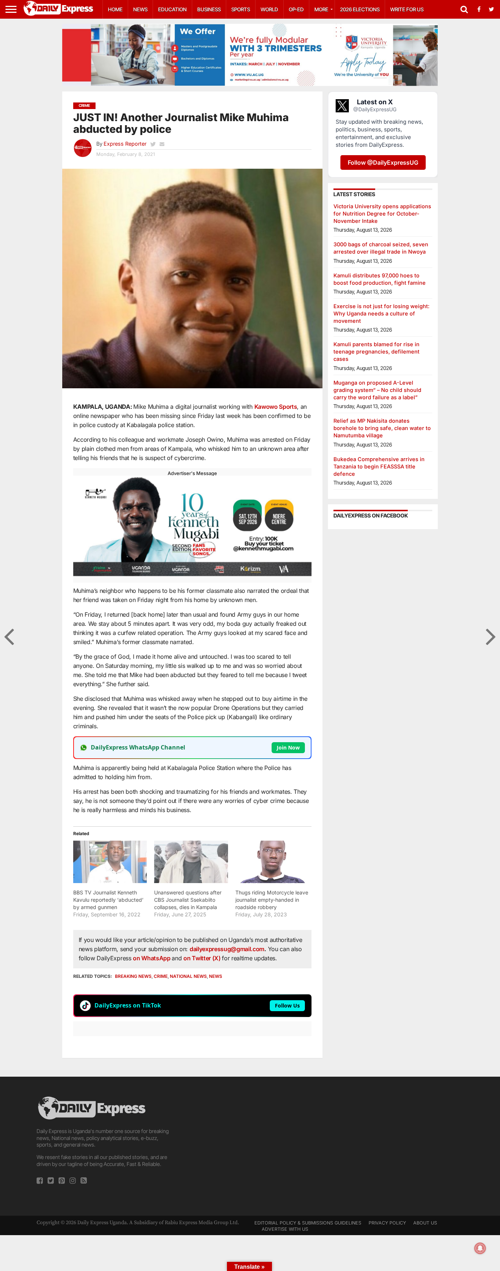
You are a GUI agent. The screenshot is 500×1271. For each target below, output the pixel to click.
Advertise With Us (285, 1229)
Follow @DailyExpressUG (383, 162)
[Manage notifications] (480, 1248)
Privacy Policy (387, 1223)
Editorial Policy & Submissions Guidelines (307, 1223)
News (140, 9)
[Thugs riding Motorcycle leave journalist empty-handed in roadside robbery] (272, 862)
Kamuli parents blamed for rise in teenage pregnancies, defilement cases (376, 351)
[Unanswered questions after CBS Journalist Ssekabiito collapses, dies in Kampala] (191, 862)
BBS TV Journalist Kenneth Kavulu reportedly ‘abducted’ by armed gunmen (108, 899)
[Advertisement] (250, 1146)
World (269, 9)
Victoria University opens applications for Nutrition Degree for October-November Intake (382, 213)
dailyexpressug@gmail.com (227, 949)
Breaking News (133, 976)
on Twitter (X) (202, 958)
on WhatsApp (152, 958)
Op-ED (296, 9)
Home (115, 9)
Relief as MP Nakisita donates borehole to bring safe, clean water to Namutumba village (382, 428)
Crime (161, 976)
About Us (425, 1223)
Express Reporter (125, 144)
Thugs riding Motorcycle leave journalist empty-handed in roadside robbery (271, 899)
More (321, 9)
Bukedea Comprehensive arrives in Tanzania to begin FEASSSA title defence (379, 466)
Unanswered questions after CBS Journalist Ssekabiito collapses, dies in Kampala (187, 899)
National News (188, 976)
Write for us (406, 9)
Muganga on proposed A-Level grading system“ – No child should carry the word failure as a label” (377, 390)
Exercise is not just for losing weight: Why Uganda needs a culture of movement (381, 313)
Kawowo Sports (275, 406)
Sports (240, 9)
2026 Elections (360, 9)
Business (209, 9)
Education (172, 9)
